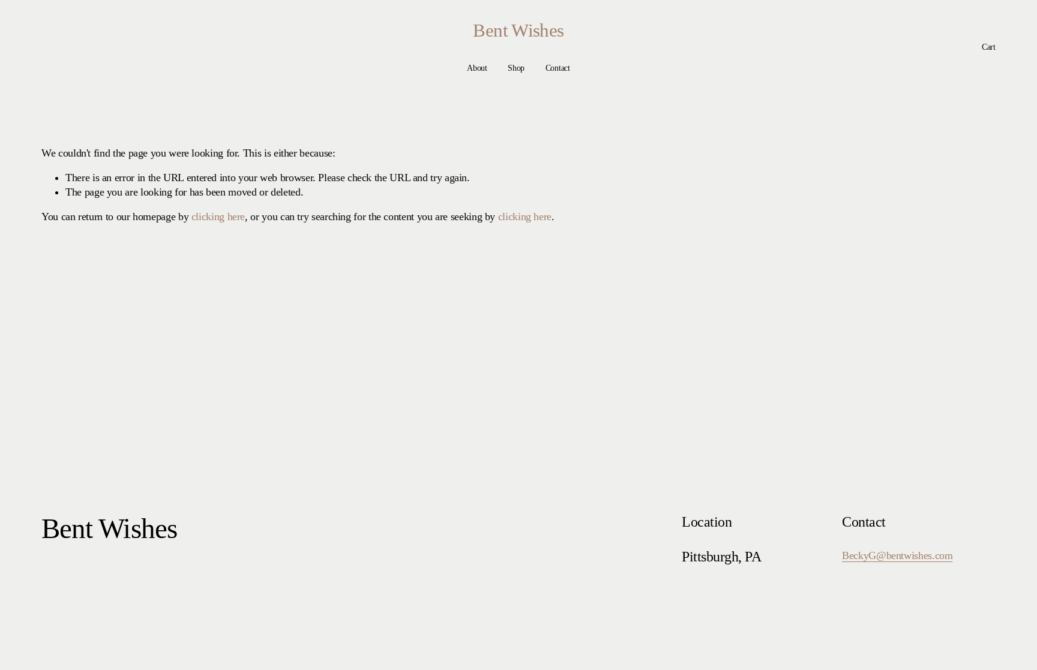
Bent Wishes (518, 30)
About (477, 68)
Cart (989, 47)
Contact (558, 68)
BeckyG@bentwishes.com (897, 555)
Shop (516, 68)
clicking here (218, 217)
